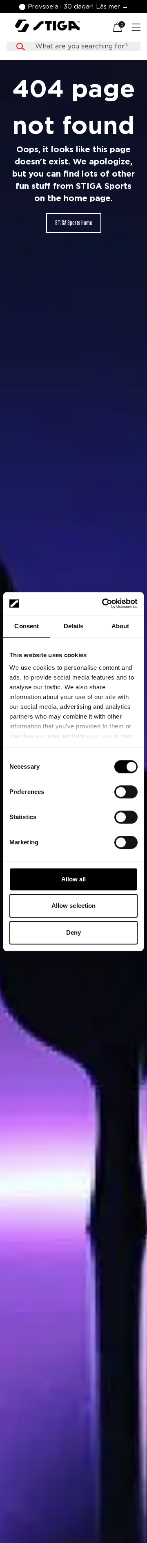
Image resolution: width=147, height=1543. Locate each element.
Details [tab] (74, 626)
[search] (81, 46)
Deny (73, 932)
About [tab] (120, 626)
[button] (73, 7)
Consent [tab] (26, 626)
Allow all (73, 879)
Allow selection (73, 905)
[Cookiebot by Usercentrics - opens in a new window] (104, 603)
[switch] (126, 791)
